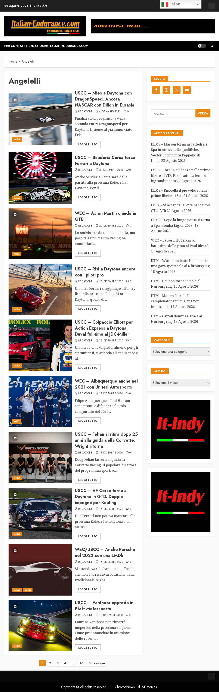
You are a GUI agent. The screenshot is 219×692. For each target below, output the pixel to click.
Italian (174, 4)
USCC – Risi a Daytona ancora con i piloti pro (105, 272)
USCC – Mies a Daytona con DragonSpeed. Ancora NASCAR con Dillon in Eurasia (104, 99)
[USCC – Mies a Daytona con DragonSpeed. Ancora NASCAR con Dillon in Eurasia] (40, 119)
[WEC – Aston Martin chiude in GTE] (40, 233)
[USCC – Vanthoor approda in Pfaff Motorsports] (40, 625)
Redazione (85, 111)
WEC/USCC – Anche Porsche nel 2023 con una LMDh (105, 552)
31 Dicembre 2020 (111, 170)
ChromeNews (125, 686)
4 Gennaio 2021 (109, 111)
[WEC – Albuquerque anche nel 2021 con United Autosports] (40, 401)
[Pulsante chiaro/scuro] (202, 46)
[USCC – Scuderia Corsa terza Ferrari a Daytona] (40, 178)
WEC (16, 254)
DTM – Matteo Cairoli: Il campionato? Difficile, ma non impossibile (175, 301)
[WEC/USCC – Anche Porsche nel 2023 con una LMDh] (40, 570)
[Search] (212, 46)
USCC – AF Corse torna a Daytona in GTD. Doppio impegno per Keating (101, 497)
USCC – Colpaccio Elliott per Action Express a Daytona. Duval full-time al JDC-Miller (104, 328)
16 (81, 663)
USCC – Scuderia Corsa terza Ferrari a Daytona (105, 161)
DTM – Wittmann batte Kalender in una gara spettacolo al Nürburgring (180, 263)
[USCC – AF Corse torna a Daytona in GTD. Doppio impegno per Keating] (40, 513)
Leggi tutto (87, 144)
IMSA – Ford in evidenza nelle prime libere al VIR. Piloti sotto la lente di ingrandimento (180, 175)
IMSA (16, 139)
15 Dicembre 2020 (111, 615)
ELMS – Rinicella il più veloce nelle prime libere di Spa (179, 193)
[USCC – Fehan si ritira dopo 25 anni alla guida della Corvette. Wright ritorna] (40, 457)
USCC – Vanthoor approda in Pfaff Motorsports (104, 606)
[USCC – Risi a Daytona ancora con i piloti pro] (40, 289)
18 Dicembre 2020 (111, 393)
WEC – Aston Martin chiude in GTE (105, 216)
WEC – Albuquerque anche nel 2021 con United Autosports (106, 384)
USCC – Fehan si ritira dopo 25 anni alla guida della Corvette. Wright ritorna (106, 440)
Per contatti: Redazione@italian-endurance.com (46, 46)
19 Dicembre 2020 (111, 340)
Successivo (97, 663)
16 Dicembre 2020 (111, 509)
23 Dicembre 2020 (111, 226)
